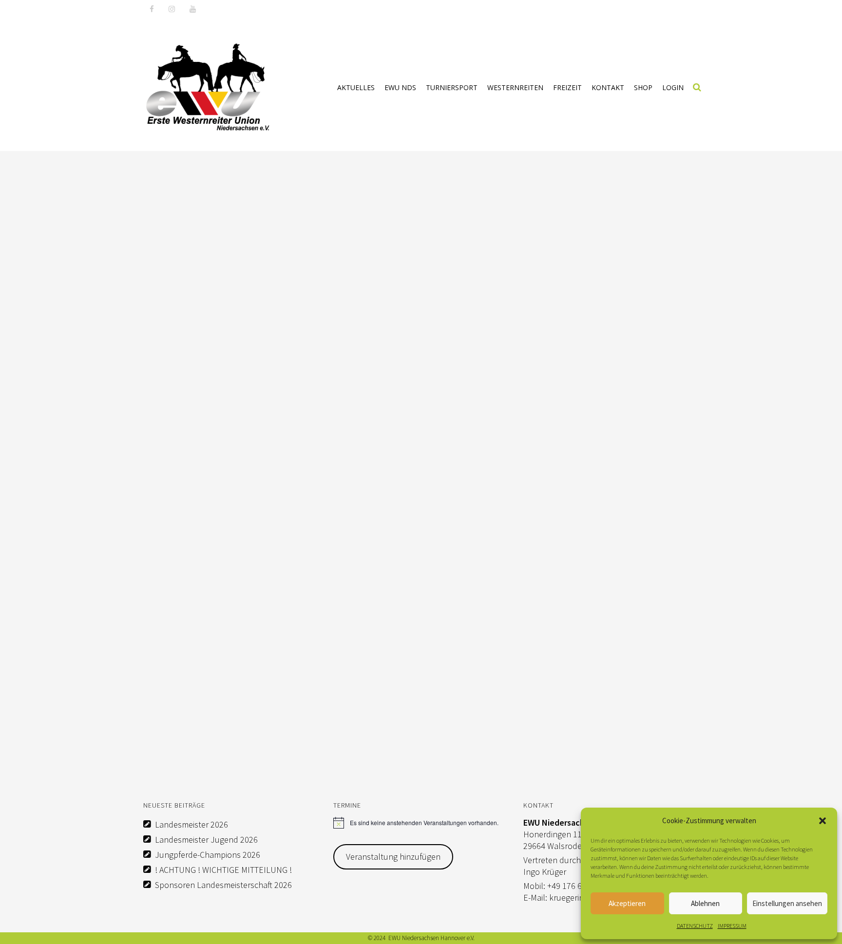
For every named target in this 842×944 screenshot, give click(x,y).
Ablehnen (705, 903)
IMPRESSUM (732, 925)
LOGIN (673, 87)
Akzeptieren (627, 903)
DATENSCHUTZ (695, 925)
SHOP (643, 87)
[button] (822, 821)
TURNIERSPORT (452, 87)
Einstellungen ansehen (787, 903)
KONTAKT (608, 87)
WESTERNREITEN (515, 87)
